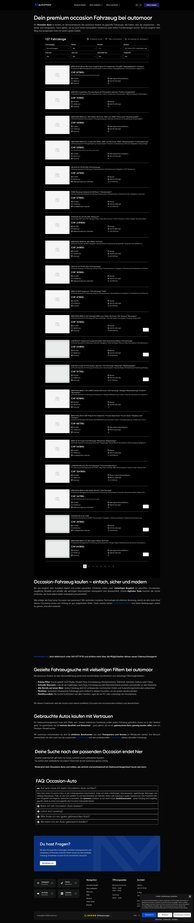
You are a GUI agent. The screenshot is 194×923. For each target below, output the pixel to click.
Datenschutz (167, 919)
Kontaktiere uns (41, 657)
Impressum (175, 919)
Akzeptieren (149, 915)
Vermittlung (115, 738)
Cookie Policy (158, 919)
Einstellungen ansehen (182, 915)
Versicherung (82, 738)
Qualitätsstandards (122, 603)
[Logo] (43, 4)
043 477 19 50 (141, 888)
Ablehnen (165, 915)
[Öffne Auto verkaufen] (102, 5)
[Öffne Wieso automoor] (119, 5)
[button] (190, 896)
